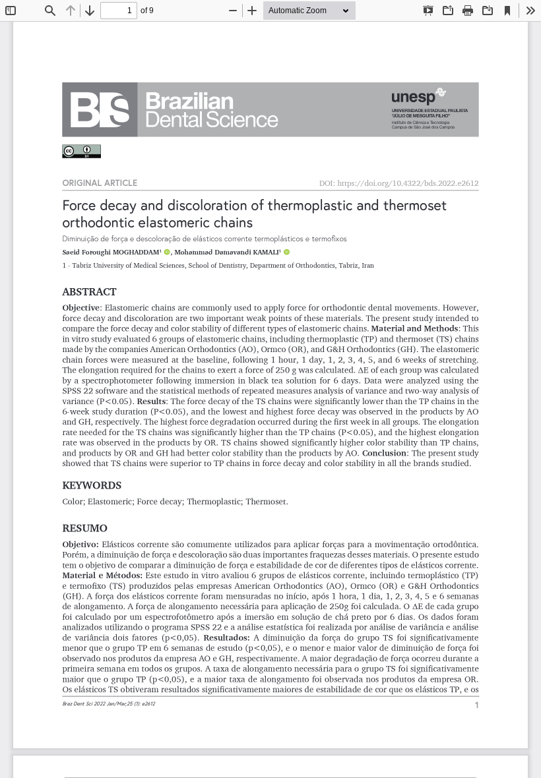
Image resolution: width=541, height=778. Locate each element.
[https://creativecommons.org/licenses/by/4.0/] (82, 151)
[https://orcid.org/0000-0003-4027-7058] (286, 252)
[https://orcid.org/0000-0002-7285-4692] (167, 252)
